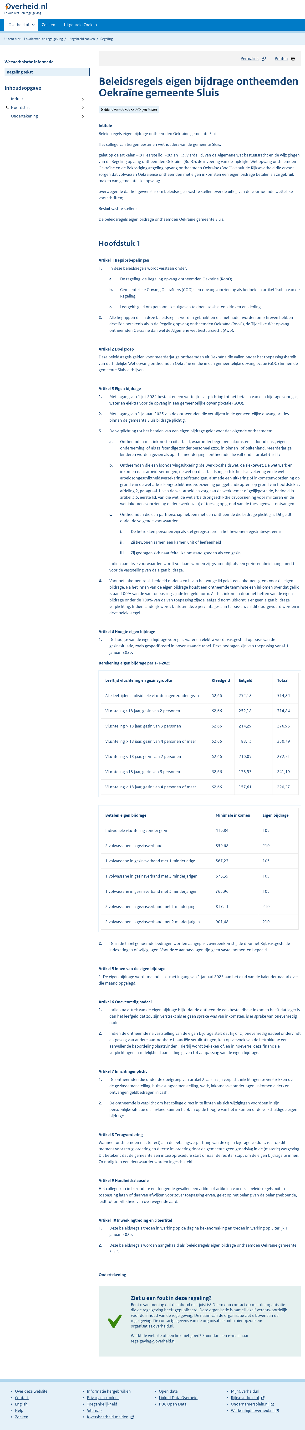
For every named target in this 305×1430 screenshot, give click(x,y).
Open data (168, 1391)
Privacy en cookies (103, 1397)
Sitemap (94, 1410)
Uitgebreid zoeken (81, 39)
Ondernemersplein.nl (250, 1404)
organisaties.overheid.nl (152, 1326)
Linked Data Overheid (178, 1397)
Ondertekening (24, 116)
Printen (281, 58)
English (21, 1404)
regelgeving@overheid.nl (153, 1341)
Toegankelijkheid (102, 1404)
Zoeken (48, 24)
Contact (22, 1397)
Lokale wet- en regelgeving (43, 39)
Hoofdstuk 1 (19, 107)
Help (19, 1410)
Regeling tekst (20, 72)
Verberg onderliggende (8, 107)
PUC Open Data (173, 1404)
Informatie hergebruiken (109, 1391)
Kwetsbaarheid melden (107, 1417)
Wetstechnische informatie (29, 61)
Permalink (250, 58)
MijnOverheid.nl (245, 1391)
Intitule (17, 99)
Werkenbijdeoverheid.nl (252, 1410)
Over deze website (31, 1391)
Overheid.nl (19, 26)
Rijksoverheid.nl (245, 1397)
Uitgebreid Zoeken (80, 24)
